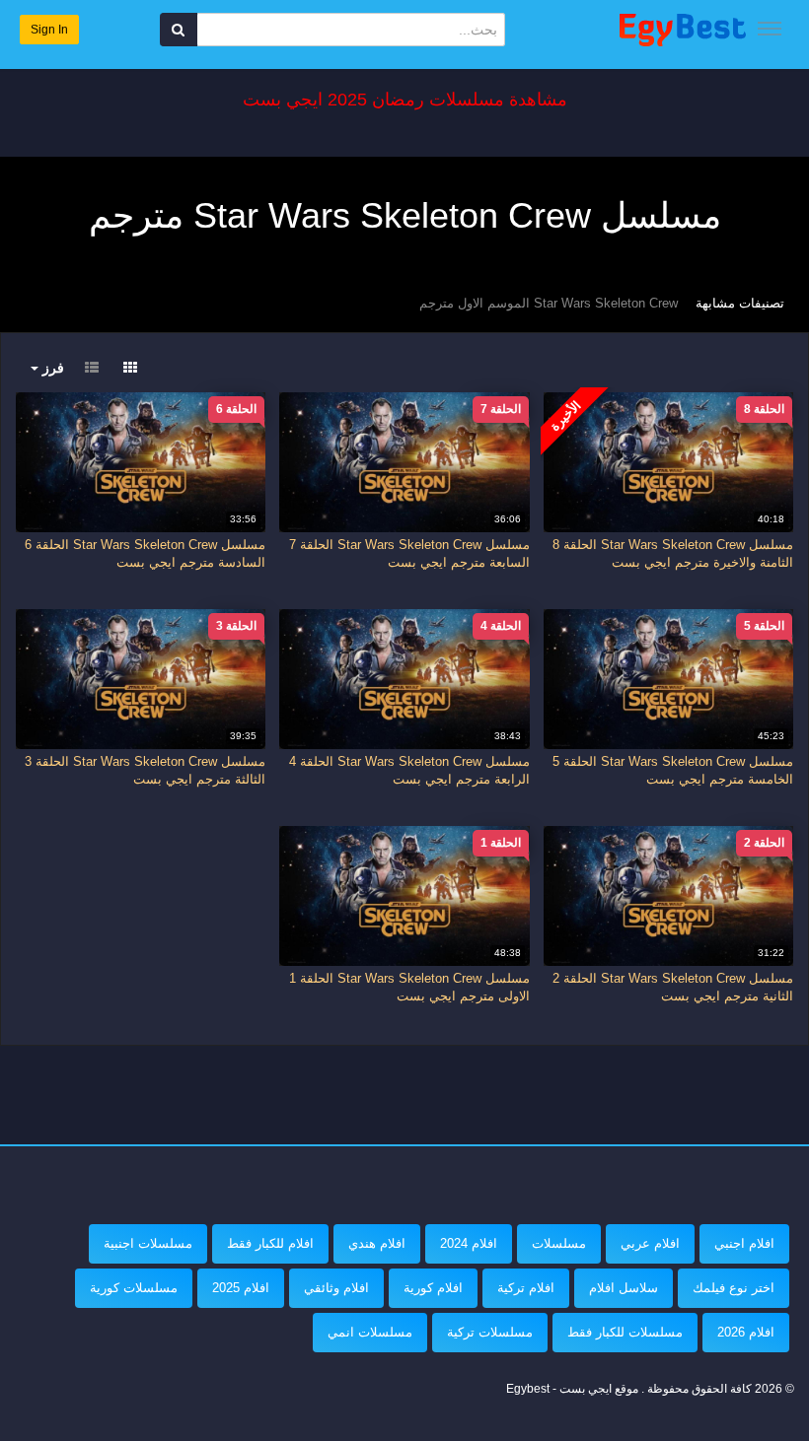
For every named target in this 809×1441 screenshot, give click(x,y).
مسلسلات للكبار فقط (625, 1332)
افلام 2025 (240, 1287)
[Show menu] (769, 28)
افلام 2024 (468, 1243)
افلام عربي (650, 1243)
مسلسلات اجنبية (148, 1243)
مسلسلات (559, 1243)
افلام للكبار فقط (270, 1243)
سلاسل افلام (623, 1287)
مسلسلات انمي (370, 1332)
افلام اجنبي (744, 1243)
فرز (51, 368)
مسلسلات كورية (134, 1287)
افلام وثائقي (336, 1287)
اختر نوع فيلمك (733, 1287)
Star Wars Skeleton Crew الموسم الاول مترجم (548, 303)
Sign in (49, 29)
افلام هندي (376, 1243)
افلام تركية (525, 1287)
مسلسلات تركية (490, 1332)
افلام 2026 (745, 1332)
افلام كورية (433, 1287)
